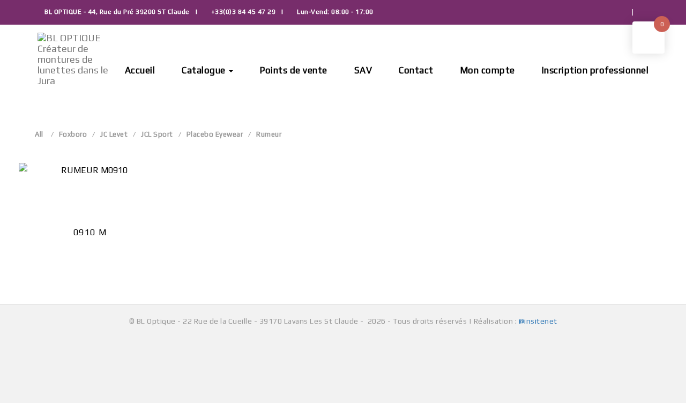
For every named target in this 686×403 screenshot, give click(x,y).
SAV (363, 70)
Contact (416, 70)
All (39, 134)
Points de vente (293, 70)
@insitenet (538, 321)
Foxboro (73, 134)
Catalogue (205, 70)
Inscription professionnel (595, 70)
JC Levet (114, 134)
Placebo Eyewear (215, 134)
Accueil (140, 70)
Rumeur (268, 134)
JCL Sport (157, 134)
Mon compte (487, 70)
